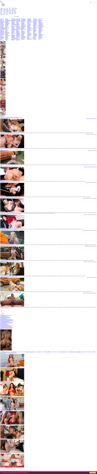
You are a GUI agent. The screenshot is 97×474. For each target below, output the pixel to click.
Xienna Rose (8, 307)
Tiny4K (6, 38)
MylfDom (40, 32)
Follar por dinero (89, 230)
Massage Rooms (2, 31)
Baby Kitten (10, 291)
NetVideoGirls (18, 33)
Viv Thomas (40, 38)
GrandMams (22, 28)
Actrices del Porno (18, 18)
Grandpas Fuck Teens (30, 28)
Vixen (1, 39)
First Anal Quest (29, 27)
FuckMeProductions (35, 27)
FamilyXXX (13, 27)
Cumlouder (22, 23)
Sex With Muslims (23, 36)
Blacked (40, 21)
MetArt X (12, 31)
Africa (49, 351)
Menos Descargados (17, 117)
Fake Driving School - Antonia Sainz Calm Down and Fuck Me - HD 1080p (9, 245)
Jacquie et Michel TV (29, 29)
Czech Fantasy (7, 24)
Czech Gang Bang (13, 24)
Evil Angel (28, 26)
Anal (4, 8)
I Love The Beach (2, 29)
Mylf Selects (88, 351)
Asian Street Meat (35, 19)
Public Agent (28, 35)
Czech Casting (35, 23)
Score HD (6, 36)
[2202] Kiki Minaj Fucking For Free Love (5, 326)
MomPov (34, 31)
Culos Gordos (86, 198)
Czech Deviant (2, 24)
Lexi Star (6, 148)
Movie (46, 351)
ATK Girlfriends (13, 18)
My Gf (26, 351)
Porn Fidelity (6, 34)
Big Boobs (15, 8)
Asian (7, 8)
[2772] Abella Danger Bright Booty (4, 316)
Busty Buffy (40, 22)
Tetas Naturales (95, 118)
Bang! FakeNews (29, 20)
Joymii (6, 30)
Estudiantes (89, 214)
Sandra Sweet (9, 244)
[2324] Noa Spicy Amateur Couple (4, 324)
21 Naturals (1, 18)
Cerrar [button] (93, 472)
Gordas (92, 198)
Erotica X (6, 26)
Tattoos (13, 13)
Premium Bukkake (41, 34)
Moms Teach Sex (7, 32)
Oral (4, 12)
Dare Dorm (6, 25)
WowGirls (34, 39)
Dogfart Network (41, 25)
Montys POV (13, 32)
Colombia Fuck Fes (5, 351)
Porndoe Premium (29, 34)
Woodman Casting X (29, 39)
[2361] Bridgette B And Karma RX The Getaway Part (6, 322)
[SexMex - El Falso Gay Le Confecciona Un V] (12, 381)
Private (1, 35)
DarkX (12, 25)
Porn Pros (12, 34)
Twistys (28, 38)
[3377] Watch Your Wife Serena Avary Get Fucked (6, 315)
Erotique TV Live (13, 26)
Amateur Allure (2, 19)
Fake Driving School (5, 118)
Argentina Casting (29, 19)
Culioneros (17, 23)
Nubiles (39, 33)
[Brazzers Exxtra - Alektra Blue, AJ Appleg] (12, 424)
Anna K (39, 351)
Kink (21, 30)
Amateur (1, 8)
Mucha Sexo (17, 32)
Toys (4, 14)
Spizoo (17, 37)
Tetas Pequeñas (95, 277)
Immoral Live (7, 29)
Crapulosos (1, 23)
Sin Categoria (13, 37)
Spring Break (32, 351)
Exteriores (89, 198)
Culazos (89, 118)
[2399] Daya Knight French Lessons (4, 321)
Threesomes (1, 14)
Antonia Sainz (5, 260)
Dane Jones (1, 25)
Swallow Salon (23, 37)
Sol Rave (28, 351)
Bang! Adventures (13, 20)
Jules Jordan (12, 30)
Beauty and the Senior (30, 21)
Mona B (77, 351)
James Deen (34, 29)
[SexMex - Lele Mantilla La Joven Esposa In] (12, 395)
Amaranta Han (62, 351)
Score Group (1, 36)
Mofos (28, 31)
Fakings (6, 27)
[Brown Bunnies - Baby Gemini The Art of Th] (12, 438)
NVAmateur (1, 33)
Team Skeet (34, 37)
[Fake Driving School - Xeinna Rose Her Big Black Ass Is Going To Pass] (12, 306)
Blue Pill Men (7, 22)
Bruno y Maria (23, 22)
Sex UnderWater (18, 36)
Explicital (34, 26)
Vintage (7, 14)
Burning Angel (35, 22)
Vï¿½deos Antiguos (7, 117)
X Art (39, 39)
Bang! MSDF (35, 20)
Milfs (92, 150)
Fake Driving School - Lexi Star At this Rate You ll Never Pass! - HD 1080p (9, 133)
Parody (10, 12)
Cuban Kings (13, 23)
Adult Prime (28, 18)
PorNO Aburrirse (2, 34)
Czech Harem (18, 24)
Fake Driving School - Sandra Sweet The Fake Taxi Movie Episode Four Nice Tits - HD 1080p (11, 229)
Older (1, 12)
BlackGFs (34, 21)
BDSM (13, 8)
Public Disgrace (35, 35)
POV (7, 12)
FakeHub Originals (2, 27)
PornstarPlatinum (35, 34)
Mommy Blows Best (2, 32)
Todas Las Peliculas (16, 16)
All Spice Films (40, 18)
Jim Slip (1, 30)
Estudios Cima (18, 26)
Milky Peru (22, 31)
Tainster (28, 37)
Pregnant (15, 12)
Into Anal (80, 351)
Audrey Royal (84, 351)
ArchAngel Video (23, 19)
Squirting (10, 13)
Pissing (12, 12)
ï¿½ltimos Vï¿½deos (2, 117)
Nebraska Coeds (13, 33)
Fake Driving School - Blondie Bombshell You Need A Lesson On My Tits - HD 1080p (10, 166)
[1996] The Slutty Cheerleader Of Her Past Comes (6, 328)
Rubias (92, 134)
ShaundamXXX (2, 37)
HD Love (34, 28)
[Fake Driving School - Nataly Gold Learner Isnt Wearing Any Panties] (12, 228)
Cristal (68, 351)
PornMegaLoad (18, 34)
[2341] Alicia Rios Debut (3, 323)
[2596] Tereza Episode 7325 (3, 318)
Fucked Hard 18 (40, 27)
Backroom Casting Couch (8, 20)
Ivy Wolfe (3, 352)
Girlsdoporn (12, 28)
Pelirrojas (91, 118)
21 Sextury (6, 18)
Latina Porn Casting (41, 30)
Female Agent (23, 27)
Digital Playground (35, 25)
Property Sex (22, 35)
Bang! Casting (18, 20)
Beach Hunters (18, 21)
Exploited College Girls (41, 26)
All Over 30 (34, 18)
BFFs (39, 19)
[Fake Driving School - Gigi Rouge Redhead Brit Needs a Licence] (12, 275)
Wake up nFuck (13, 39)
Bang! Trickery (2, 21)
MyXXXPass (29, 32)
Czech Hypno (29, 24)
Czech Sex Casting (41, 24)
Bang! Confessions (23, 20)
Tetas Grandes (95, 134)
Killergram (17, 30)
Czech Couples (40, 23)
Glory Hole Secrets (18, 28)
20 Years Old (10, 352)
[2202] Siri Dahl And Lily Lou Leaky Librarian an (6, 325)
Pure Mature (40, 35)
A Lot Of (44, 351)
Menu (1, 2)
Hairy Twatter (40, 28)
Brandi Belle (13, 22)
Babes (1, 20)
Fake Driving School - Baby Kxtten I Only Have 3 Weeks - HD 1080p (8, 276)
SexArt (28, 36)
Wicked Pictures (18, 39)
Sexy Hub (40, 36)
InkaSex (17, 29)
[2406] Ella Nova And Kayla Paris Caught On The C (6, 320)
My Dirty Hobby (23, 32)
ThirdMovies (1, 38)
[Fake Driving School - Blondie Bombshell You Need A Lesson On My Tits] (12, 180)
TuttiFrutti (22, 38)
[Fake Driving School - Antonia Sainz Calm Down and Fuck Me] (12, 259)
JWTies (22, 29)
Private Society (13, 35)
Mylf (33, 32)
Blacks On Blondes (2, 22)
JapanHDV (40, 29)
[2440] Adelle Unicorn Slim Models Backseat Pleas (6, 319)
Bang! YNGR (7, 21)
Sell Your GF (13, 36)
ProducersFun (18, 35)
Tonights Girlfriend (13, 38)
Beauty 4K (22, 21)
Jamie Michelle (71, 351)
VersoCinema (34, 38)
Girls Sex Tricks (7, 28)
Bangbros (12, 21)
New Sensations (23, 33)
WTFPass (6, 39)
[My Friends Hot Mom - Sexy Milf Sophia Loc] (12, 367)
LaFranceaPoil (29, 30)
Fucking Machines (2, 28)
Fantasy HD (17, 27)
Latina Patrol (34, 30)
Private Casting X (7, 35)
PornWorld (22, 34)
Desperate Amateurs (23, 25)
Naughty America (7, 33)
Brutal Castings (29, 22)
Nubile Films (34, 33)
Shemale (5, 13)
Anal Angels (6, 19)
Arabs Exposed (18, 19)
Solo (6, 13)
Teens (15, 13)
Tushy (17, 38)
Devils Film (28, 25)
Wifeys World (23, 39)
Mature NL (6, 31)
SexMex (34, 36)
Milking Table (18, 31)
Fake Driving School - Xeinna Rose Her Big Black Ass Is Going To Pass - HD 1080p (10, 292)
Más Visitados (21, 117)
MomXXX (40, 31)
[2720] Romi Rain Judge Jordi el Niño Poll (5, 317)
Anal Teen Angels (13, 19)
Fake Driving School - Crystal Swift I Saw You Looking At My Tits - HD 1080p (10, 197)
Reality (1, 13)
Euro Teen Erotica (23, 26)
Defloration (17, 25)
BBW (9, 8)
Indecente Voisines (13, 29)
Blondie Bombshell (2, 181)
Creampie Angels (7, 23)
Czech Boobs (29, 23)
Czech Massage (35, 24)
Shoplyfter (6, 37)
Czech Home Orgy (23, 24)
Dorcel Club (1, 26)
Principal (3, 3)
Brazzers (17, 22)
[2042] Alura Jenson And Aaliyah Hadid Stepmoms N (6, 327)
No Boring (28, 33)
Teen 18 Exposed (41, 37)
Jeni (57, 351)
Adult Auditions (23, 18)
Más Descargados (12, 117)
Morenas (92, 214)
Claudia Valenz (13, 351)
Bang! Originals (40, 20)
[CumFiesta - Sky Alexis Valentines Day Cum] (12, 467)
